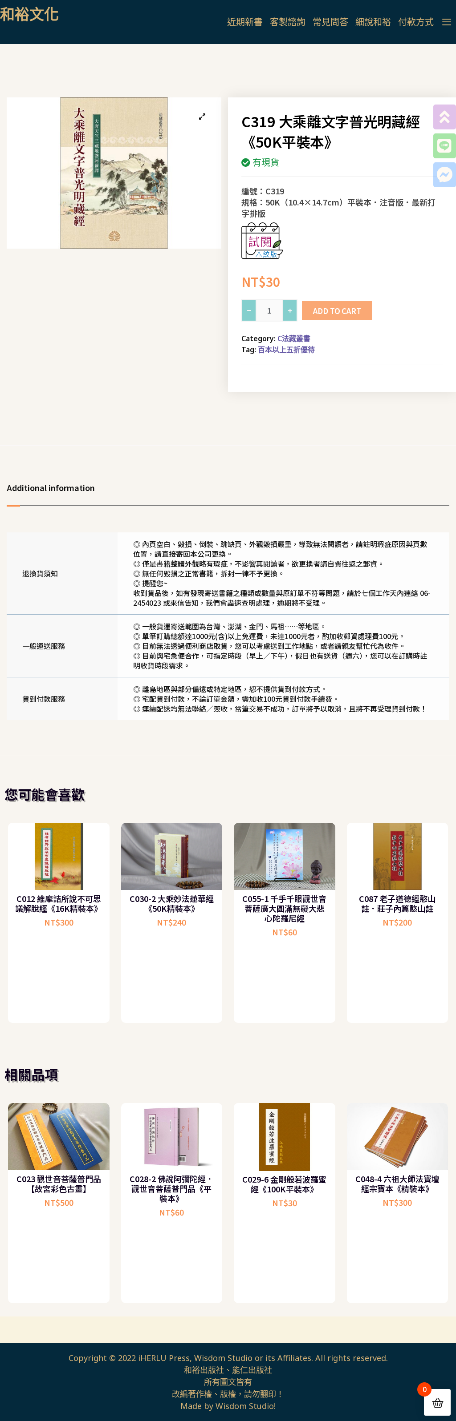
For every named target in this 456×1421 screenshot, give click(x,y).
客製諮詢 (287, 22)
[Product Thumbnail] (202, 116)
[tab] (55, 487)
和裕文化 (29, 14)
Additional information (51, 487)
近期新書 (245, 22)
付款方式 (416, 22)
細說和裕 (373, 22)
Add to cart (337, 310)
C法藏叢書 (293, 338)
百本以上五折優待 (286, 349)
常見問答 (330, 22)
